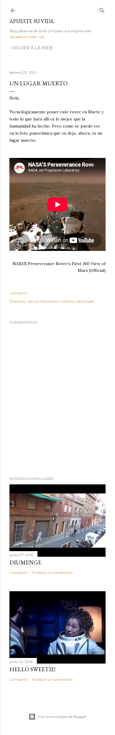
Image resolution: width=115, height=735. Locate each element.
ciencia (33, 301)
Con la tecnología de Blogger (62, 716)
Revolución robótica (57, 301)
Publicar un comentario (52, 572)
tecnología (85, 301)
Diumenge (25, 562)
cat (42, 37)
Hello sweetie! (32, 669)
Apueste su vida (31, 21)
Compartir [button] (18, 293)
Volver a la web (32, 47)
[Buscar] (102, 9)
